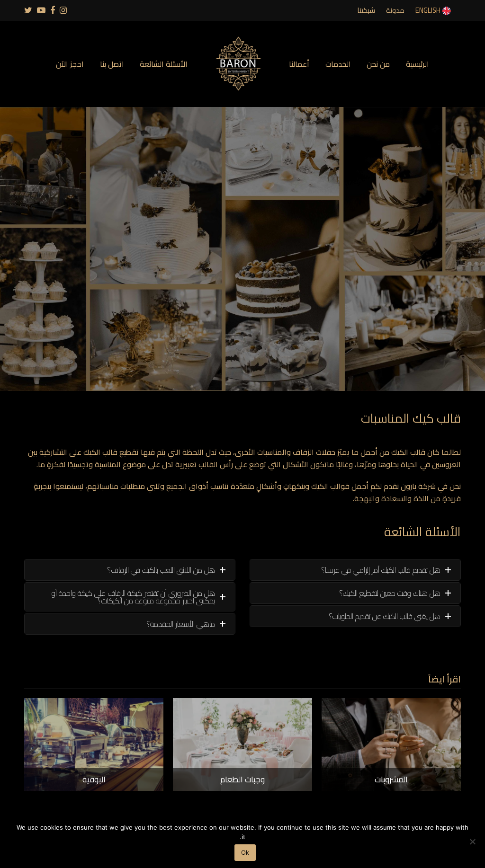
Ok (245, 852)
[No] (473, 841)
